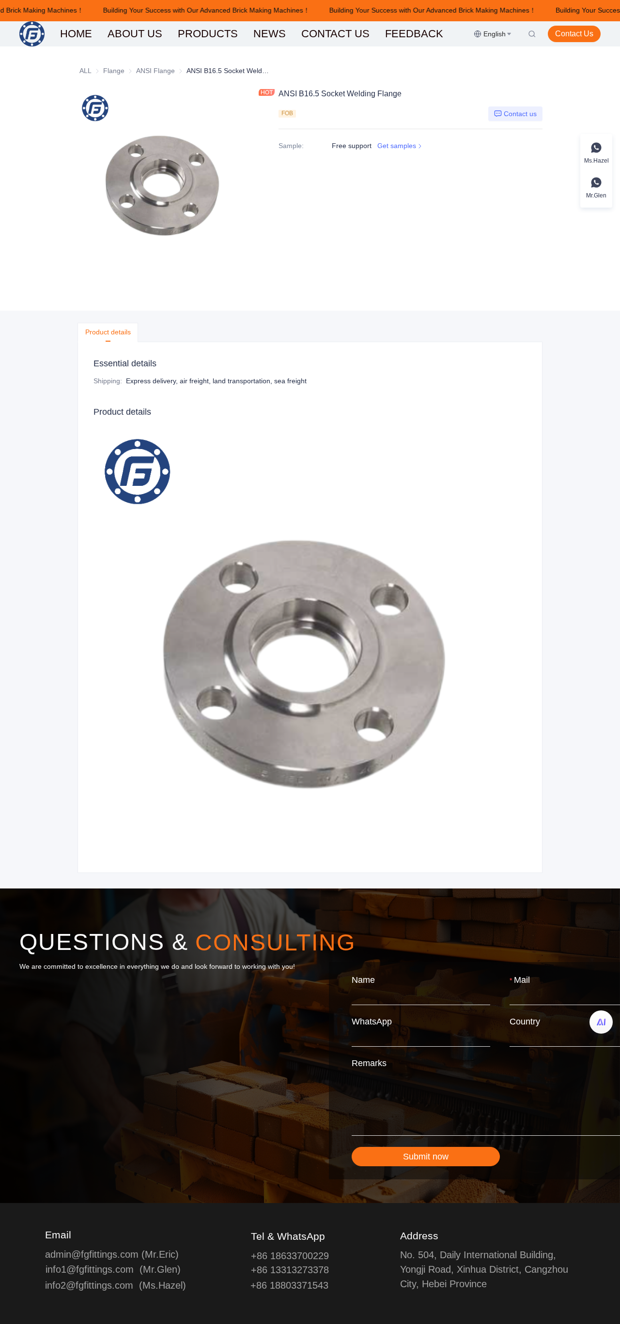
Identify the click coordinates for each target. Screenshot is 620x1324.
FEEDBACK (414, 34)
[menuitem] (76, 33)
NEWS (269, 34)
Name (363, 980)
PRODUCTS (208, 34)
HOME (76, 34)
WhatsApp (372, 1021)
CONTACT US (335, 34)
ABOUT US (135, 34)
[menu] (263, 33)
